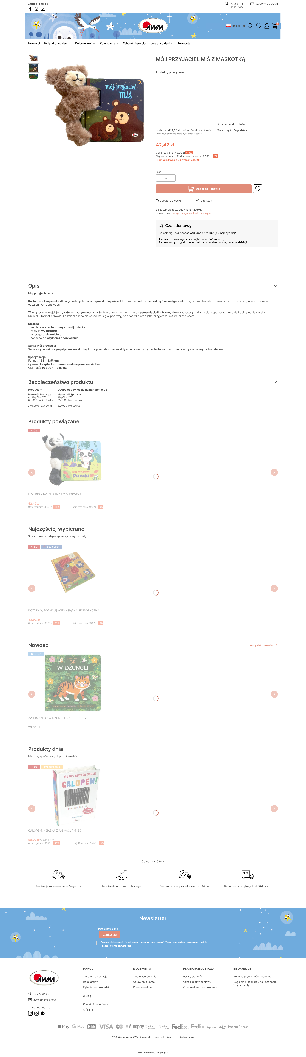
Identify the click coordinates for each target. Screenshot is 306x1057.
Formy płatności (193, 976)
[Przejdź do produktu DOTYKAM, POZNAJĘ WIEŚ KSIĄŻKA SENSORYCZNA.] (72, 575)
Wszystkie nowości (261, 645)
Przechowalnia (142, 987)
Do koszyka (68, 513)
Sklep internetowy (152, 1052)
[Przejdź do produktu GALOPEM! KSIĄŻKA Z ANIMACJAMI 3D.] (73, 795)
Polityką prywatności (120, 945)
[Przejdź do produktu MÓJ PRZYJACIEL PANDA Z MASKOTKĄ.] (72, 459)
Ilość (158, 171)
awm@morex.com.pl (267, 3)
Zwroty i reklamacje (95, 976)
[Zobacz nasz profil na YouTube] (43, 9)
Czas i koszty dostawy (197, 982)
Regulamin (118, 942)
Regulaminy (90, 982)
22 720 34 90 (237, 3)
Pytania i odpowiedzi (96, 987)
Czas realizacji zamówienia (200, 987)
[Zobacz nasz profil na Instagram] (36, 9)
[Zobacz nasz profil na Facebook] (30, 9)
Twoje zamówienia (144, 976)
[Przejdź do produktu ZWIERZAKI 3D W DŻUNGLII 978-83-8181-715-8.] (72, 683)
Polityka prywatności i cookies (252, 976)
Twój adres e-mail (108, 928)
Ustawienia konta (144, 982)
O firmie (88, 1009)
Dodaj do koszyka (208, 189)
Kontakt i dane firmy (95, 1004)
